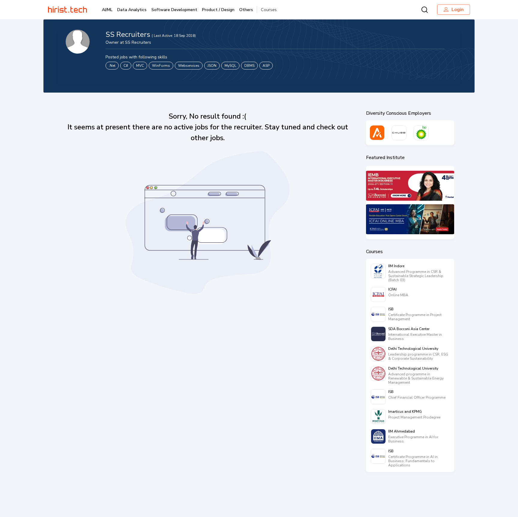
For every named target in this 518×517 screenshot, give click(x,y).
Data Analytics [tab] (132, 10)
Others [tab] (246, 10)
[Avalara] (377, 132)
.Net (112, 65)
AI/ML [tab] (107, 10)
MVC (140, 65)
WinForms (161, 65)
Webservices (188, 65)
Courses (269, 10)
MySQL (230, 65)
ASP (266, 65)
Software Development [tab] (174, 10)
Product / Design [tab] (218, 10)
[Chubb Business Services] (398, 132)
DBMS (249, 65)
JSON (211, 65)
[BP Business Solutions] (421, 132)
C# (126, 65)
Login (457, 10)
